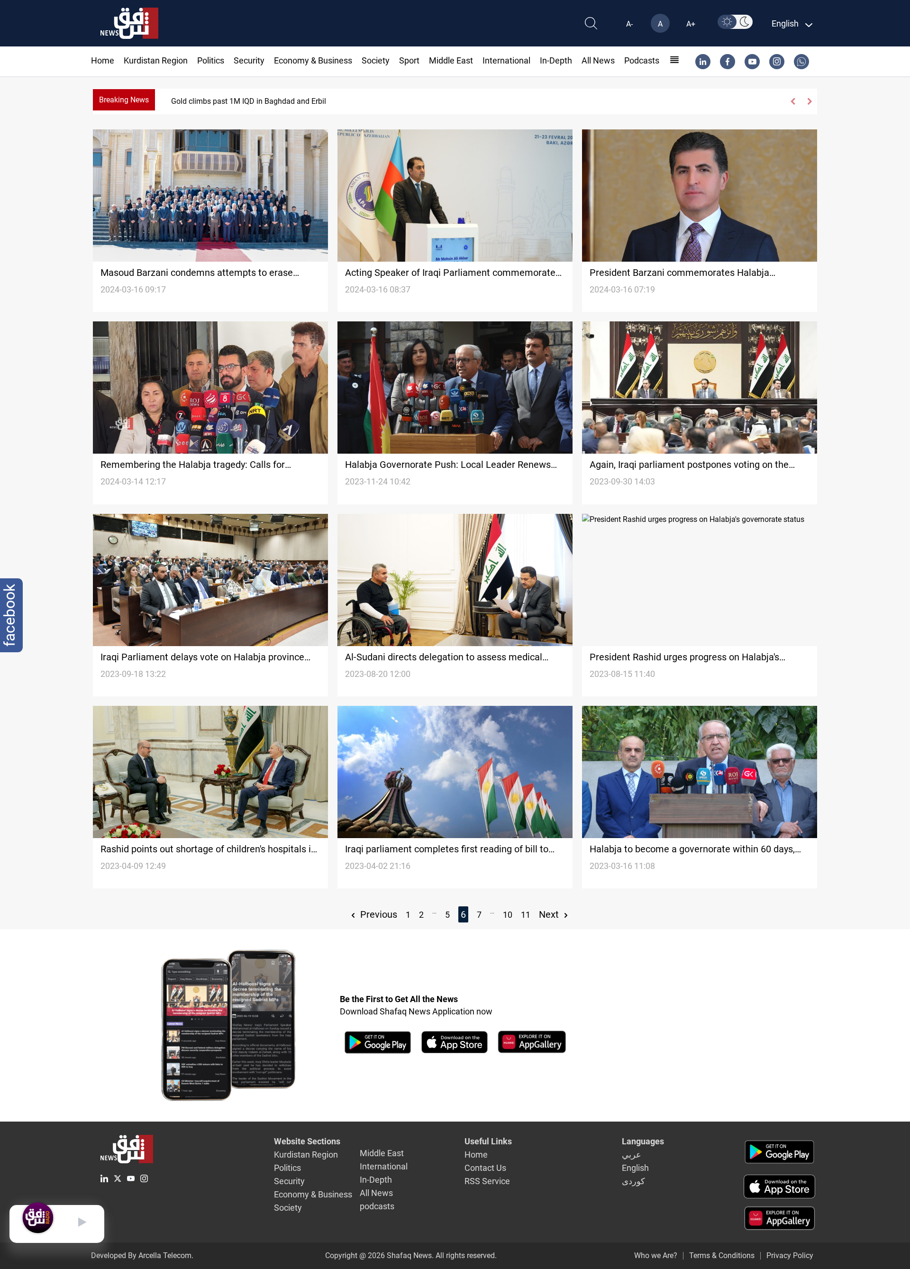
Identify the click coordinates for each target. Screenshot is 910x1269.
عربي (631, 1154)
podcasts (641, 60)
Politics (210, 60)
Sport (409, 60)
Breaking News (124, 99)
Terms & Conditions (722, 1255)
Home (102, 60)
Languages (643, 1141)
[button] (793, 101)
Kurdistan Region (156, 60)
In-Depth (556, 60)
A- (629, 23)
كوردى (633, 1181)
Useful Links (488, 1141)
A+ (690, 23)
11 (525, 915)
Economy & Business (313, 60)
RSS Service (487, 1181)
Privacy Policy (789, 1255)
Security (249, 60)
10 (507, 915)
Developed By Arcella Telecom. (142, 1255)
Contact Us (485, 1168)
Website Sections (307, 1141)
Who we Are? (655, 1255)
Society (376, 60)
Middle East (451, 60)
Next (550, 914)
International (506, 60)
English (635, 1168)
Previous (377, 914)
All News (598, 60)
